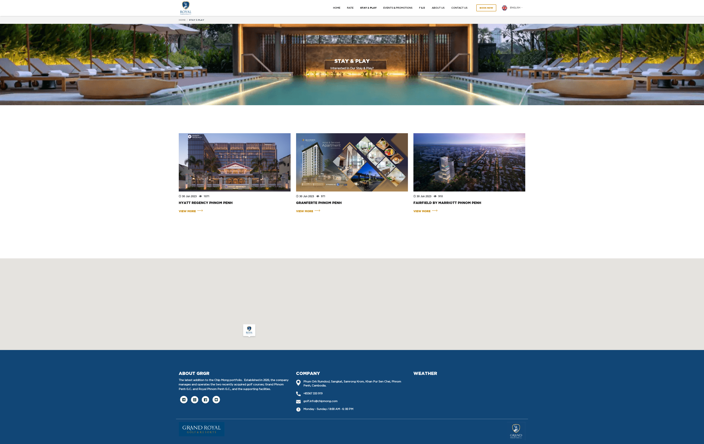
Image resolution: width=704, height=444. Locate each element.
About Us (438, 8)
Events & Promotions (397, 8)
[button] (512, 7)
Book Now (486, 8)
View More (188, 211)
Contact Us (459, 8)
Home (336, 8)
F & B (422, 8)
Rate (350, 8)
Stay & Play (368, 8)
